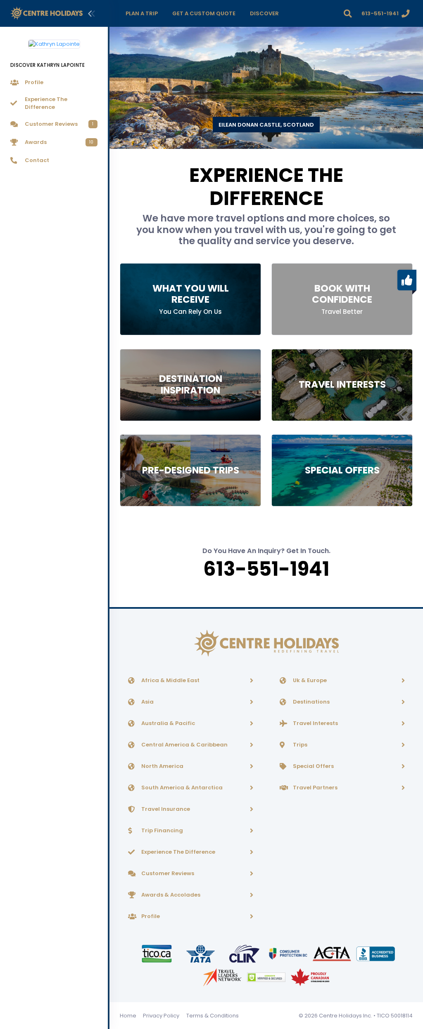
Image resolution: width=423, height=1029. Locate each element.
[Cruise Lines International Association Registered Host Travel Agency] (245, 953)
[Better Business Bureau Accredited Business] (375, 953)
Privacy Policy (161, 1016)
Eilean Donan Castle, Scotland (266, 125)
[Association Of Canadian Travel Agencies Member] (332, 953)
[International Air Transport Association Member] (201, 953)
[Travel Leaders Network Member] (223, 977)
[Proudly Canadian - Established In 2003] (310, 977)
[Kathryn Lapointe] (54, 41)
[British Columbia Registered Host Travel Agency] (289, 953)
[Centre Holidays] (46, 13)
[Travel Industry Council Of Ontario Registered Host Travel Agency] (157, 953)
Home (128, 1016)
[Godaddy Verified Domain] (267, 977)
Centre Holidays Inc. (345, 1016)
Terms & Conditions (212, 1016)
